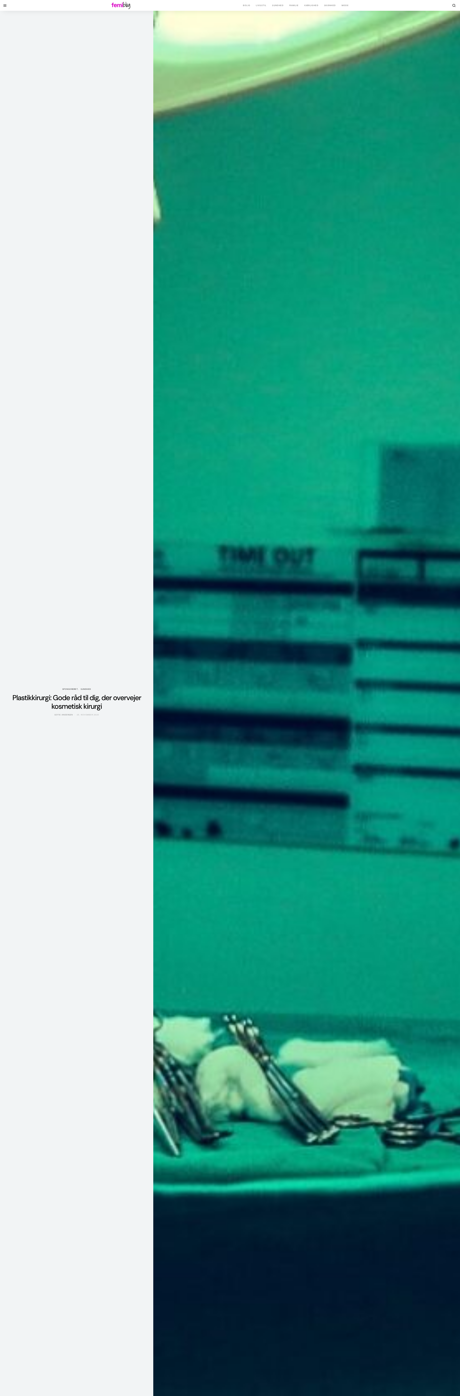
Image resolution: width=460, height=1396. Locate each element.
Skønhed (330, 5)
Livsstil (261, 5)
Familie (294, 5)
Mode (345, 5)
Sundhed (278, 5)
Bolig (246, 5)
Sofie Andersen (63, 715)
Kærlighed (311, 5)
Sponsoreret (70, 689)
